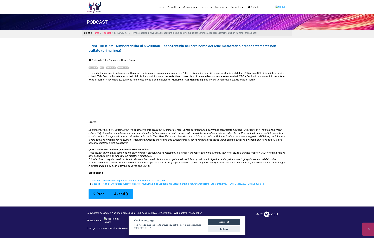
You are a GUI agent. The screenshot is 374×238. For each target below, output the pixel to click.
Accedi (254, 7)
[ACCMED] (281, 7)
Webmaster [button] (180, 213)
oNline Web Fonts (106, 228)
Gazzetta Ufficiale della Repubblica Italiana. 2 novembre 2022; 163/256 (129, 180)
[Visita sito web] (111, 220)
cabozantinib (123, 68)
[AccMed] (267, 214)
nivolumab (93, 68)
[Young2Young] (94, 7)
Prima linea (111, 68)
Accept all (224, 222)
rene (102, 68)
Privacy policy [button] (194, 213)
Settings (224, 229)
